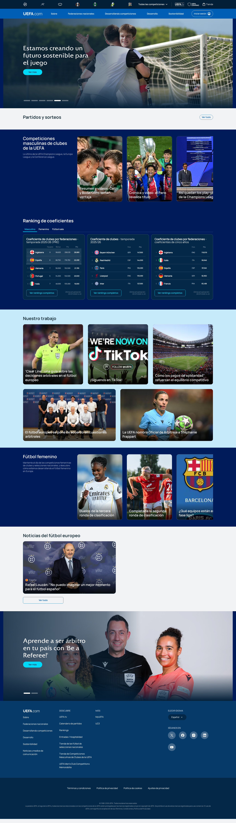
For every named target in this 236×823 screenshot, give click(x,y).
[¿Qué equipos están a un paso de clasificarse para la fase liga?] (118, 63)
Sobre (26, 743)
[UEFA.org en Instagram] (193, 764)
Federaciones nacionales (35, 749)
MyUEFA (99, 742)
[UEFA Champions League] (25, 4)
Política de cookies (133, 814)
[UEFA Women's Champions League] (60, 4)
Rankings (64, 756)
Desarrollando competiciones (37, 756)
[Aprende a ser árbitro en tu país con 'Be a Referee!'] (118, 682)
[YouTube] (172, 776)
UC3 (97, 749)
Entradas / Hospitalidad (70, 762)
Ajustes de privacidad (158, 814)
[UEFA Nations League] (130, 4)
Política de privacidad (107, 814)
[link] (54, 13)
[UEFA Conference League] (95, 4)
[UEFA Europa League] (77, 4)
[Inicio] (31, 737)
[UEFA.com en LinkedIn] (204, 764)
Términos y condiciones (79, 814)
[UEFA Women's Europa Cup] (112, 4)
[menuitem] (56, 13)
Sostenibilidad (30, 769)
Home (33, 13)
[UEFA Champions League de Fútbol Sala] (42, 4)
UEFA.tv (63, 742)
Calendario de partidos (70, 749)
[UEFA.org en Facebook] (183, 764)
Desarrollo (28, 763)
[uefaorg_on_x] (172, 764)
